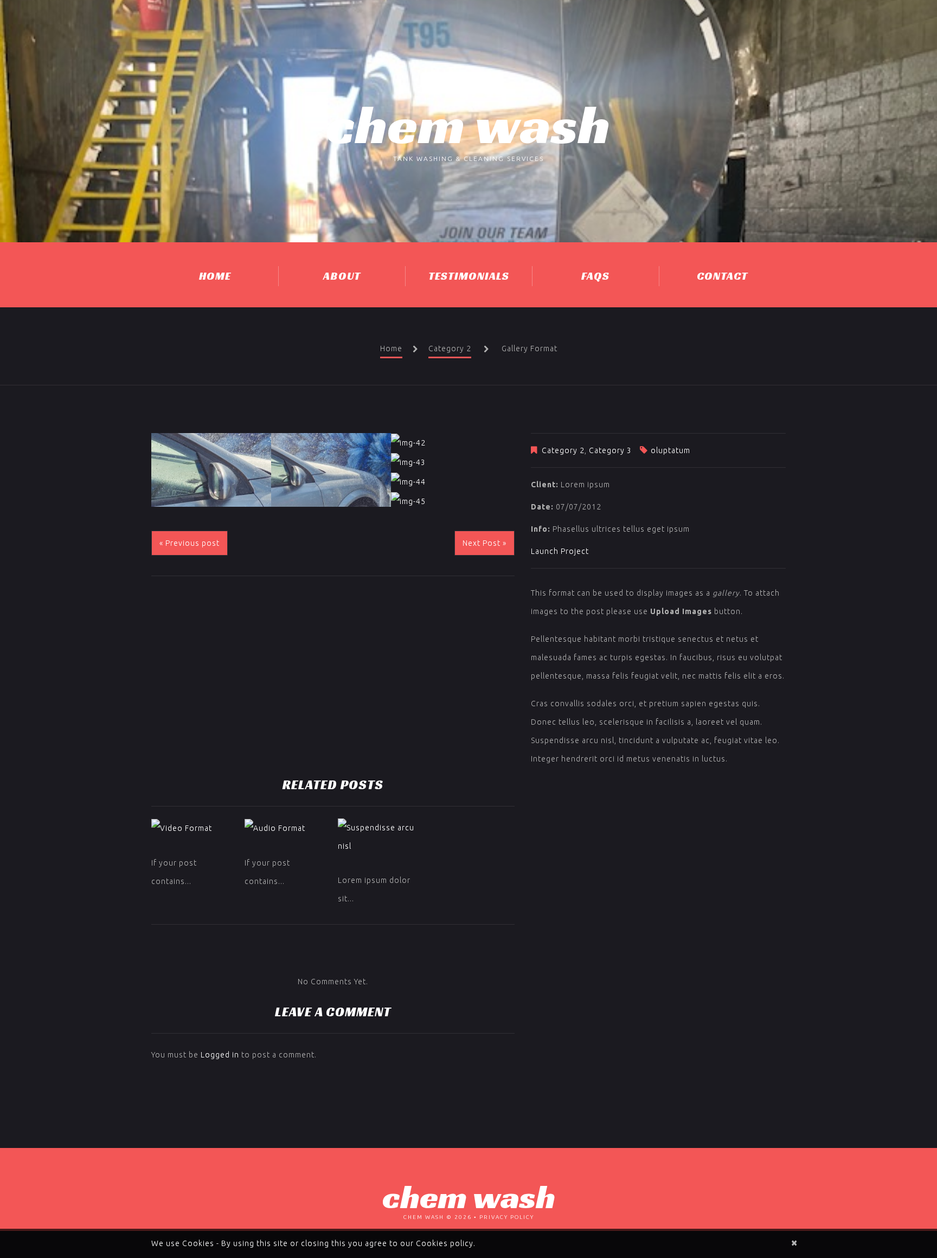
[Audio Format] (286, 827)
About (342, 276)
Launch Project (560, 551)
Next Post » (484, 543)
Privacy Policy (506, 1217)
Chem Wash (468, 124)
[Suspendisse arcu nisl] (379, 836)
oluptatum (670, 450)
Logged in (220, 1054)
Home (215, 276)
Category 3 (610, 450)
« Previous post (189, 543)
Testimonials (468, 276)
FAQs (595, 276)
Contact (722, 276)
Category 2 (449, 348)
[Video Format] (192, 827)
